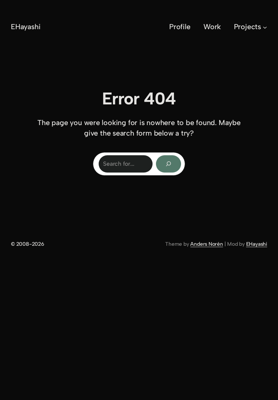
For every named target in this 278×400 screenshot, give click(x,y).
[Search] (168, 164)
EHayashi (25, 26)
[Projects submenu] (265, 27)
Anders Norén (206, 244)
